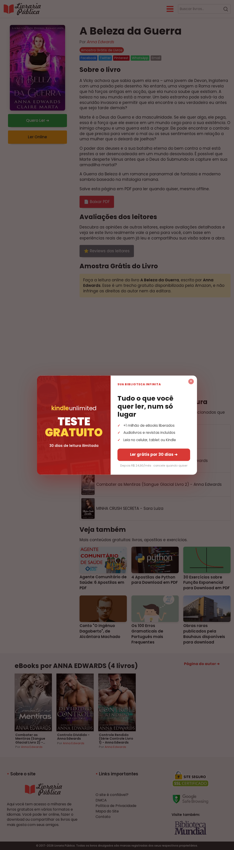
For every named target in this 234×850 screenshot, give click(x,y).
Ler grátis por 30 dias (154, 454)
